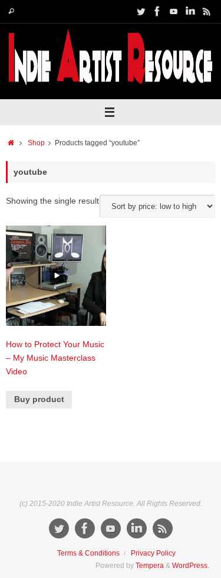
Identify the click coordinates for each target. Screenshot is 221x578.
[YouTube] (174, 11)
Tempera (150, 565)
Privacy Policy (153, 553)
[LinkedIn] (190, 11)
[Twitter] (141, 11)
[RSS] (207, 11)
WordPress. (190, 565)
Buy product (39, 399)
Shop (36, 143)
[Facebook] (157, 11)
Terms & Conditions (88, 553)
